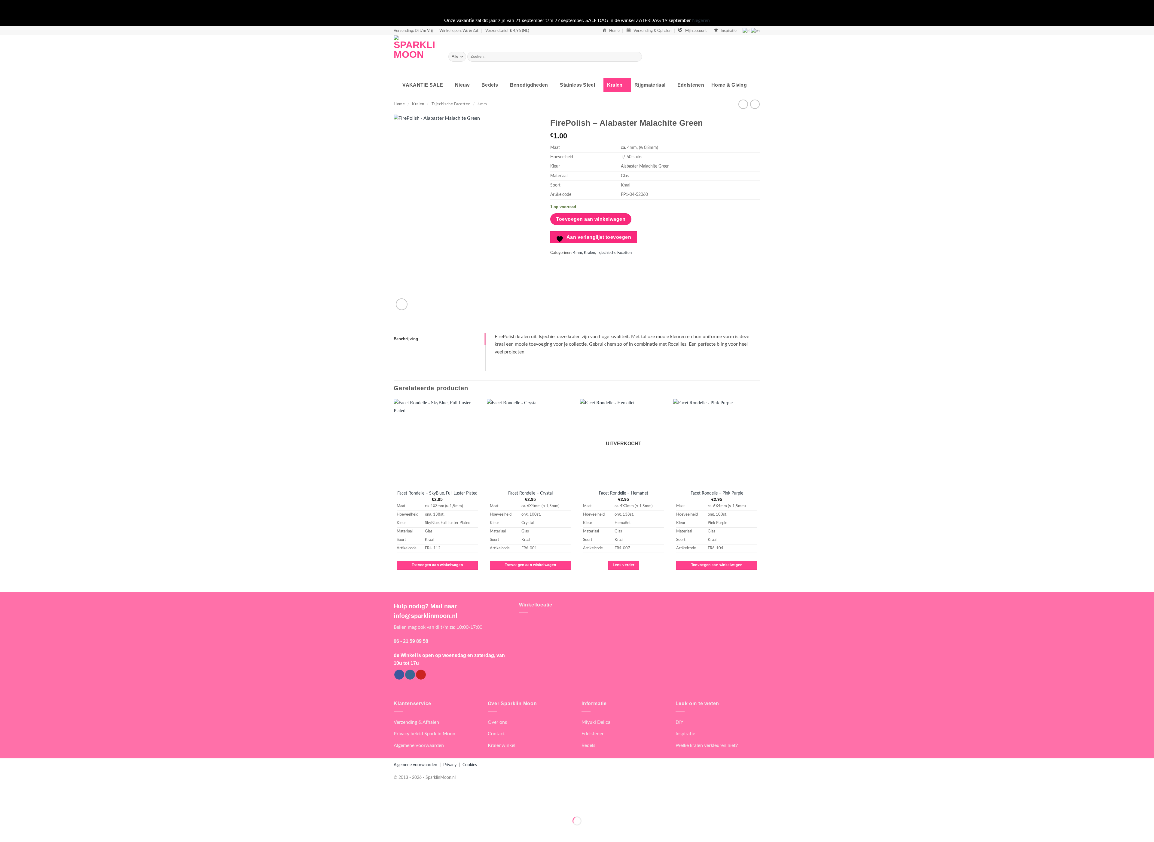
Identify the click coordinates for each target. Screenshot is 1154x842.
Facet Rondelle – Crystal (530, 493)
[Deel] (41, 806)
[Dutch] (747, 30)
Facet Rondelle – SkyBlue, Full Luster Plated (437, 493)
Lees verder (624, 565)
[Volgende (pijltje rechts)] (23, 831)
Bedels (489, 85)
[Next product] (743, 104)
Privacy (449, 765)
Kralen (615, 85)
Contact (496, 733)
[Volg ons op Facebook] (399, 675)
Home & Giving (729, 85)
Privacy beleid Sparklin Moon (424, 733)
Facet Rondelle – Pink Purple (717, 493)
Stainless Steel (577, 85)
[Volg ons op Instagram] (410, 675)
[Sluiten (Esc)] (59, 806)
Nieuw (462, 85)
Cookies (470, 765)
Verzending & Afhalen (416, 722)
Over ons (497, 722)
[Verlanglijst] (727, 56)
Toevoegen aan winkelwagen (590, 219)
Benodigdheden (529, 85)
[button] (742, 56)
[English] (755, 30)
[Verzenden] (636, 56)
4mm (482, 104)
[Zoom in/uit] (6, 806)
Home (399, 104)
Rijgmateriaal (649, 85)
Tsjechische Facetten (451, 104)
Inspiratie (685, 733)
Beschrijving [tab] (406, 339)
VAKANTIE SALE (422, 85)
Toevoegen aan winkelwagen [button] (437, 565)
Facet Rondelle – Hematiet (623, 493)
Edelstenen (690, 85)
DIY (679, 722)
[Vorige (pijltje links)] (6, 831)
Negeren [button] (701, 20)
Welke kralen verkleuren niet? (707, 745)
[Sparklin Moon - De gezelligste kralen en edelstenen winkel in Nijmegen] (416, 56)
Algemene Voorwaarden (419, 745)
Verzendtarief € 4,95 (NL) (507, 30)
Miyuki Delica (596, 722)
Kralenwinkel (501, 745)
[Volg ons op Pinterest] (421, 675)
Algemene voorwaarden (415, 765)
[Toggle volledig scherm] (23, 806)
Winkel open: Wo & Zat (458, 30)
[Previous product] (754, 104)
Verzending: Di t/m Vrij (413, 30)
